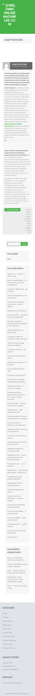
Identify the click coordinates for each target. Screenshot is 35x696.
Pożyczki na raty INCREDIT (10, 669)
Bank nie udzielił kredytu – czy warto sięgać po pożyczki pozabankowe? (17, 283)
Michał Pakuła (11, 577)
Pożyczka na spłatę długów (16, 375)
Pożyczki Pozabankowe (27, 219)
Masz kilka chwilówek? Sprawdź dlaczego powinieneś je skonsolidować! (17, 324)
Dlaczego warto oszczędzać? (17, 311)
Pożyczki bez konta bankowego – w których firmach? (15, 498)
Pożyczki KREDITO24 (9, 666)
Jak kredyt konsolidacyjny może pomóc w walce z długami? (15, 304)
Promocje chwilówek (9, 648)
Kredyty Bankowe (8, 621)
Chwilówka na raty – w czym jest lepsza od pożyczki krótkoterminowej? (16, 457)
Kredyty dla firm (7, 625)
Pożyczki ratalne (7, 644)
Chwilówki (6, 617)
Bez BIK (28, 209)
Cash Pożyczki (19, 64)
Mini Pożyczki (7, 629)
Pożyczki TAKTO (7, 663)
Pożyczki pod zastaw (9, 636)
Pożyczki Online (7, 632)
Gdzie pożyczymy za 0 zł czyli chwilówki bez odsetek (15, 579)
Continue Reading (12, 210)
